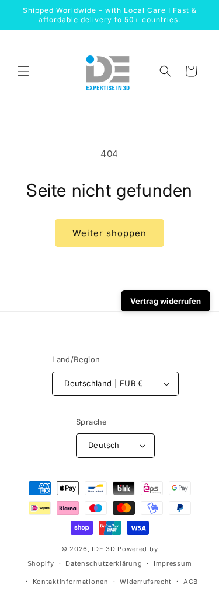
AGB (190, 581)
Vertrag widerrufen (165, 301)
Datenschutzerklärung (103, 563)
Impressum (173, 563)
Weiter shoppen (109, 233)
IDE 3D (103, 549)
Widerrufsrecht (146, 581)
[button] (23, 71)
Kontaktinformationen (71, 581)
